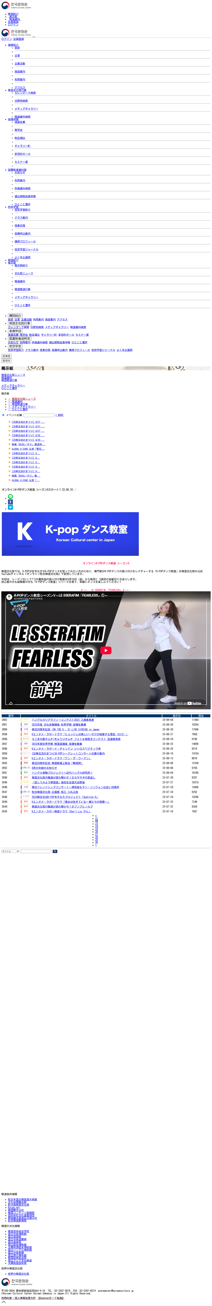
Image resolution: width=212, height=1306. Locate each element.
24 (96, 826)
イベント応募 (14, 415)
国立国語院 (14, 1236)
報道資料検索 (22, 116)
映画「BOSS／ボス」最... (26, 476)
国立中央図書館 (17, 1239)
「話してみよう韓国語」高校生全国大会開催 (58, 782)
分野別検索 (21, 100)
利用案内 (20, 79)
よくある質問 (22, 257)
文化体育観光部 (17, 1202)
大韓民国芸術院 (17, 1263)
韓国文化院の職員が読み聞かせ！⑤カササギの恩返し (63, 777)
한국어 (29, 39)
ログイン (13, 24)
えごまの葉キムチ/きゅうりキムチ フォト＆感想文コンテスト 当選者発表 (76, 739)
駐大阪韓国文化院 (18, 1204)
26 (96, 831)
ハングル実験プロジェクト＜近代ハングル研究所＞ (62, 772)
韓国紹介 (13, 14)
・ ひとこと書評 (18, 409)
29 (96, 839)
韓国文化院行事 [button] (17, 90)
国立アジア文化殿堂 (20, 1260)
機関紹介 (15, 315)
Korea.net (14, 1207)
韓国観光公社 (16, 1210)
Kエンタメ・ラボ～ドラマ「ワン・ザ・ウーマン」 (61, 758)
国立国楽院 (14, 1242)
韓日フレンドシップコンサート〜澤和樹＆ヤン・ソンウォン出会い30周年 (75, 787)
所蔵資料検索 (22, 188)
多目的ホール (22, 154)
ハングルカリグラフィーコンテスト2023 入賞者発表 (63, 719)
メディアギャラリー (26, 108)
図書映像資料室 (19, 338)
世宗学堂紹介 (22, 209)
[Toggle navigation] (33, 36)
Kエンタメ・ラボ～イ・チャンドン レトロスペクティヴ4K (66, 748)
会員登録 (13, 22)
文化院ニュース (24, 273)
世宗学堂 (15, 346)
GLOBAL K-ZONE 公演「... (26, 480)
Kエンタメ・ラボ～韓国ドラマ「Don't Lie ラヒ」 (61, 811)
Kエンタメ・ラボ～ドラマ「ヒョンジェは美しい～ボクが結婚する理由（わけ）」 (80, 734)
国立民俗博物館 (17, 1244)
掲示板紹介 (21, 265)
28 (96, 837)
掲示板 (13, 16)
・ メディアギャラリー (22, 406)
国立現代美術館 (17, 1255)
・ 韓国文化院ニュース (22, 398)
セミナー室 (21, 161)
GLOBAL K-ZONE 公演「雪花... (28, 449)
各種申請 (15, 331)
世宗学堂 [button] (13, 207)
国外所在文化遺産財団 (21, 1215)
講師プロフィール (25, 241)
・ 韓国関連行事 (18, 404)
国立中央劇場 (16, 1252)
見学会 (19, 130)
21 (96, 818)
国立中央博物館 (17, 1234)
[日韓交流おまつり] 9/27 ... (28, 422)
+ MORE (59, 415)
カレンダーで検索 (25, 92)
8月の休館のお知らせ (44, 768)
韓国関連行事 (22, 289)
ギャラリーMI (22, 146)
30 (96, 842)
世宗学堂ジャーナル (26, 249)
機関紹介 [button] (13, 45)
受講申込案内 (22, 233)
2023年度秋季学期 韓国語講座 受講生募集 (57, 744)
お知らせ (20, 172)
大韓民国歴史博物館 (20, 1247)
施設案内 (20, 71)
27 (96, 834)
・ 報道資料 (15, 401)
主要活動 (20, 63)
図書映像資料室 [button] (17, 169)
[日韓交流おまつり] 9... (26, 453)
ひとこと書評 (22, 204)
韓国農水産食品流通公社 (22, 1218)
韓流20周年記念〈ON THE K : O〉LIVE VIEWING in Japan (65, 729)
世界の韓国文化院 (18, 1273)
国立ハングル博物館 (20, 1250)
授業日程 (20, 225)
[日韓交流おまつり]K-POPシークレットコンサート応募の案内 (68, 753)
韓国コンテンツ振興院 (21, 1212)
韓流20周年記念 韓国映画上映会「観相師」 (57, 763)
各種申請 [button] (13, 119)
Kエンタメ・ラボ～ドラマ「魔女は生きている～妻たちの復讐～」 (71, 801)
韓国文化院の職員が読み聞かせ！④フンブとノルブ (62, 806)
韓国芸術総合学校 (18, 1231)
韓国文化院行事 (19, 323)
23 (96, 823)
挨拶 (17, 47)
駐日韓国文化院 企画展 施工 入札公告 (55, 792)
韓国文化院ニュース (13, 375)
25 (96, 829)
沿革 (17, 55)
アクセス (20, 87)
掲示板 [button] (12, 262)
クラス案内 (21, 217)
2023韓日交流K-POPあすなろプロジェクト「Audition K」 (65, 797)
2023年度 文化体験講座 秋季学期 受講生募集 (59, 724)
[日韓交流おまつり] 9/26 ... (28, 435)
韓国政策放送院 (17, 1258)
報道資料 (14, 19)
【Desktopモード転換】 (51, 1298)
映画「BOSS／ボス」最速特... (28, 444)
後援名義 (20, 122)
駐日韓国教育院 (17, 1220)
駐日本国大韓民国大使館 (22, 1199)
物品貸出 (20, 138)
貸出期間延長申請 (25, 196)
